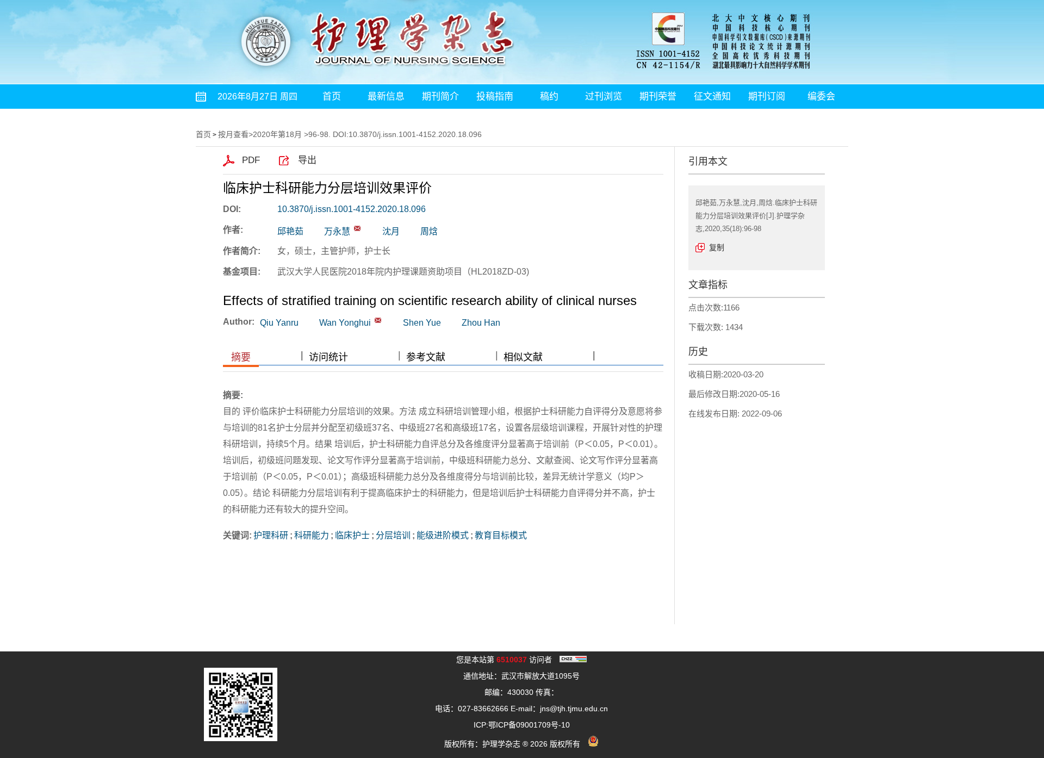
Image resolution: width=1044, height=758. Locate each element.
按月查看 (233, 134)
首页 (331, 96)
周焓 (429, 231)
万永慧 (337, 231)
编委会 (821, 96)
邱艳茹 (290, 231)
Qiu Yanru (279, 322)
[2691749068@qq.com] (357, 228)
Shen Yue (422, 322)
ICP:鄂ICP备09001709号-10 (522, 724)
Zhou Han (481, 322)
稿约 (549, 96)
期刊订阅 (766, 96)
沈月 (391, 231)
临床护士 (352, 535)
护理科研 (270, 535)
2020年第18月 (277, 134)
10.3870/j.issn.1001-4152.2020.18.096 (351, 209)
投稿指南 (494, 96)
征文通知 (712, 96)
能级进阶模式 (443, 535)
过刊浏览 (603, 96)
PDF (251, 160)
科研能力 (311, 535)
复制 (716, 247)
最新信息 (386, 96)
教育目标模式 (501, 535)
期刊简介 (440, 96)
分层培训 (393, 535)
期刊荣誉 (657, 96)
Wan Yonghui (345, 322)
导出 (307, 160)
